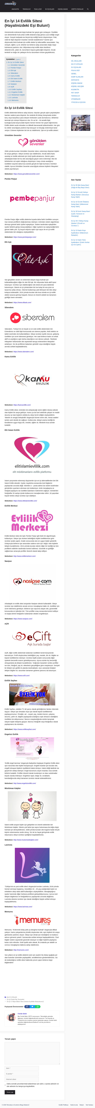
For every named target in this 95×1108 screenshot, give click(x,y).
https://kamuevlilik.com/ (22, 405)
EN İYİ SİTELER (12, 997)
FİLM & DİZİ (38, 9)
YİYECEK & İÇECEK (78, 102)
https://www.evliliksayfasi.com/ (24, 729)
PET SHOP (75, 93)
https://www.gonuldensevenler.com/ (26, 174)
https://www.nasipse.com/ (22, 619)
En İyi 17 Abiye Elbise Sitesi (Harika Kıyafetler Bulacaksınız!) (25, 1001)
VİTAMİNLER (75, 99)
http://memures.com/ (21, 950)
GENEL (73, 74)
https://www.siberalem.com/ (23, 352)
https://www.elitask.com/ (22, 302)
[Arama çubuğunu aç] (87, 9)
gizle (18, 59)
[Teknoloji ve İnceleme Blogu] (10, 3)
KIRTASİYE (75, 80)
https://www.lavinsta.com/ (22, 907)
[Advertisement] (32, 979)
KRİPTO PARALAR (77, 9)
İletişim (82, 1105)
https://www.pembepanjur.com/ (24, 237)
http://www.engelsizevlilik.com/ (24, 783)
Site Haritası (89, 1105)
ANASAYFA (15, 9)
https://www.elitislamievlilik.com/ (25, 501)
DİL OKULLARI (76, 61)
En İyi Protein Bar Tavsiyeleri (15, 999)
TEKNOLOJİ (26, 9)
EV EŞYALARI (49, 9)
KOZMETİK (75, 89)
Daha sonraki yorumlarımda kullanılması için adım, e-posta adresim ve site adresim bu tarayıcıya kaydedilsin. (33, 1085)
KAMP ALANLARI (77, 77)
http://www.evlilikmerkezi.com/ (24, 556)
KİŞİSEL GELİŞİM (77, 86)
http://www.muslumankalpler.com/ (25, 840)
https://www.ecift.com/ (21, 676)
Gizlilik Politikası (63, 1105)
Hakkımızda (74, 1105)
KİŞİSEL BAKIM (63, 9)
